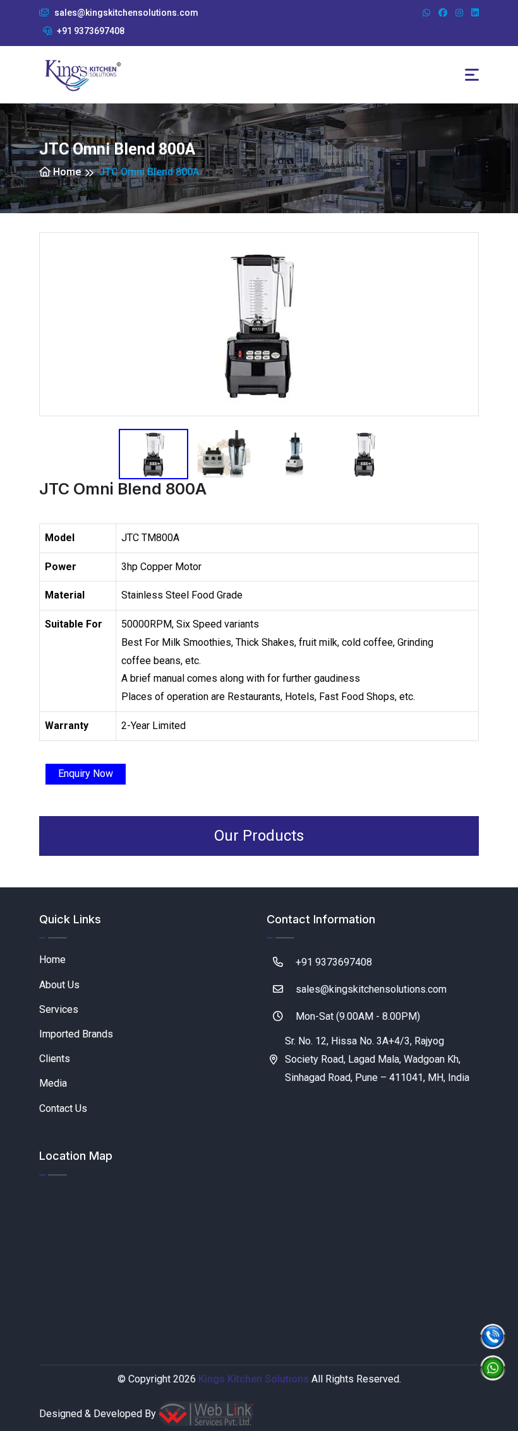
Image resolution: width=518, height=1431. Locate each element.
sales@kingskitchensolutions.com (125, 13)
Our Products (259, 835)
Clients (54, 1059)
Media (53, 1083)
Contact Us (63, 1108)
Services (58, 1009)
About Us (59, 985)
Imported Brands (76, 1034)
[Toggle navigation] (472, 75)
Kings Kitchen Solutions (253, 1379)
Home (66, 172)
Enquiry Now (85, 774)
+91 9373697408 (89, 31)
